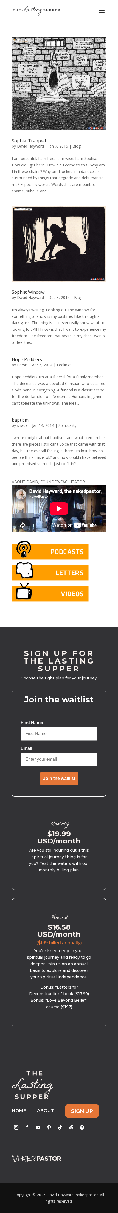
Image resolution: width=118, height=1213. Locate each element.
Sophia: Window (28, 292)
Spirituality (67, 425)
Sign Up (82, 1111)
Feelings (64, 364)
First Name (32, 722)
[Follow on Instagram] (16, 1127)
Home (19, 1110)
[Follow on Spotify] (82, 1127)
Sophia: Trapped (29, 141)
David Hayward (30, 146)
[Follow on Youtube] (38, 1127)
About (45, 1110)
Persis (22, 364)
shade (22, 425)
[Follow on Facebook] (27, 1127)
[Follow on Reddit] (71, 1127)
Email (26, 748)
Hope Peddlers (27, 359)
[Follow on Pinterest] (49, 1127)
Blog (76, 146)
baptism (20, 420)
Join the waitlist (59, 778)
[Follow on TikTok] (60, 1127)
